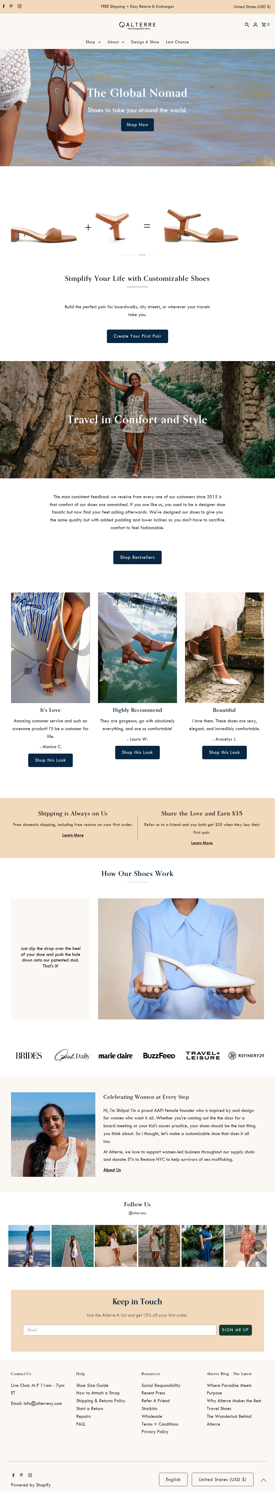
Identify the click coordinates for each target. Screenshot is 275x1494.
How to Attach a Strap (98, 1393)
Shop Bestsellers (137, 557)
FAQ (80, 1424)
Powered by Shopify (31, 1485)
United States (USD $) (252, 7)
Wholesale (152, 1416)
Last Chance (177, 42)
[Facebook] (3, 7)
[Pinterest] (10, 7)
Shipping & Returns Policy (100, 1400)
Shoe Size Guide (92, 1385)
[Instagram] (18, 7)
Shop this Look (50, 760)
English (173, 1479)
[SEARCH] (247, 24)
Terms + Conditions (160, 1424)
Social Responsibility (161, 1385)
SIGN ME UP (235, 1330)
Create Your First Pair (137, 336)
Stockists (149, 1408)
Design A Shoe (145, 42)
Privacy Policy (155, 1431)
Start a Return (89, 1408)
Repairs (83, 1416)
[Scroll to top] (264, 1480)
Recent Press (153, 1393)
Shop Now (137, 124)
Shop (90, 42)
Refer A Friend (156, 1400)
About (113, 42)
